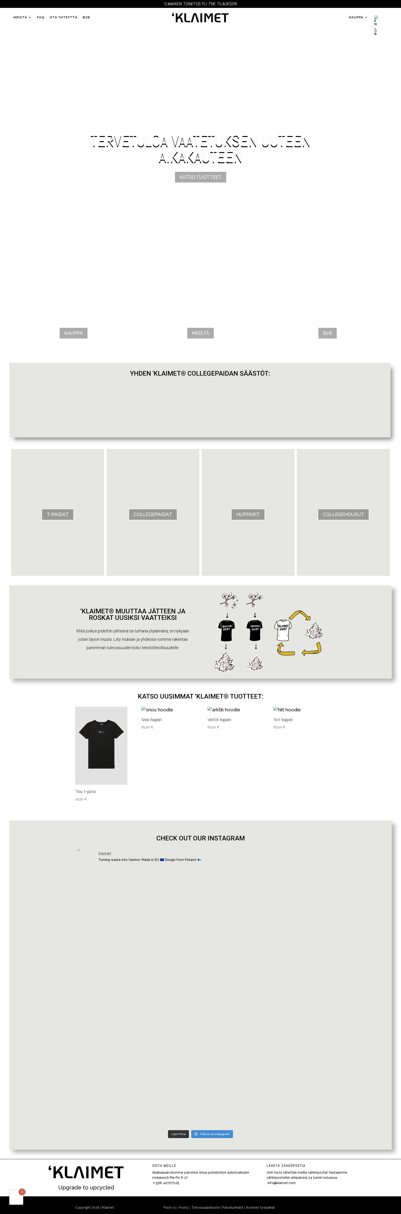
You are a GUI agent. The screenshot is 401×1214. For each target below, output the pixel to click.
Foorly (184, 1207)
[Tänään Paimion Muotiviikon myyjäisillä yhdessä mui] (169, 921)
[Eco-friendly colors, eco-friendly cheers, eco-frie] (169, 1092)
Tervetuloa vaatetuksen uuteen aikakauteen (201, 148)
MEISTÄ (200, 333)
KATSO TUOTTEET (201, 177)
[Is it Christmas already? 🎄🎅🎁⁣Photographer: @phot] (232, 896)
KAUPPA (356, 17)
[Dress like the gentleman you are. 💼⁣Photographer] (232, 1084)
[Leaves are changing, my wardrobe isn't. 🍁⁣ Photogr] (295, 1088)
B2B (86, 17)
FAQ (40, 17)
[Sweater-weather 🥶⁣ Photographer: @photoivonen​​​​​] (105, 1015)
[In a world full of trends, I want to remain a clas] (232, 1019)
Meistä (20, 17)
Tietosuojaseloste (205, 1207)
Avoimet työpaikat (260, 1207)
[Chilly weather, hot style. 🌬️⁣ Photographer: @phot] (169, 1015)
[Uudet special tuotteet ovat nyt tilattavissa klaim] (105, 929)
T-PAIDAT (58, 514)
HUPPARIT (248, 514)
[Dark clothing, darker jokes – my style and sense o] (105, 1092)
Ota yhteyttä (63, 17)
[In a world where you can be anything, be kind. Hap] (295, 1023)
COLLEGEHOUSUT (343, 514)
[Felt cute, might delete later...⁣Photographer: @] (295, 896)
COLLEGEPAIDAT (153, 514)
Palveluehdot (232, 1207)
